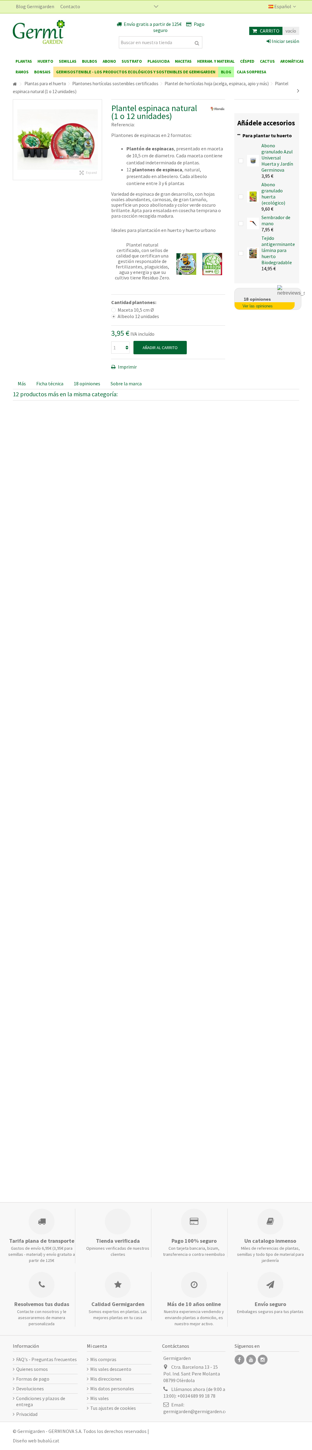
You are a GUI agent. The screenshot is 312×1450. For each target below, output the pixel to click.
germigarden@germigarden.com (197, 1411)
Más (22, 383)
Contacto (70, 6)
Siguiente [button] (98, 139)
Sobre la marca (126, 383)
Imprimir (127, 367)
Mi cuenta (97, 1346)
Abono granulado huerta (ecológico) (273, 193)
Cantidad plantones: (134, 302)
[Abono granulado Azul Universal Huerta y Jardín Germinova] (253, 160)
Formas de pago (32, 1379)
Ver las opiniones (258, 306)
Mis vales (99, 1398)
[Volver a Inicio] (14, 84)
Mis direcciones (106, 1379)
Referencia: (123, 124)
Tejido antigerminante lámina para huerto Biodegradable (278, 250)
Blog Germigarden (35, 6)
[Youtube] (251, 1359)
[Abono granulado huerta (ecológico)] (253, 196)
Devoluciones (30, 1388)
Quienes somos (32, 1369)
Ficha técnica (49, 383)
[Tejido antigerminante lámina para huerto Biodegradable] (253, 253)
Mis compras (103, 1359)
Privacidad (26, 1414)
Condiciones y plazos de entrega (40, 1401)
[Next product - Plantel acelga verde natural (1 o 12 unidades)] (298, 90)
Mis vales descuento (110, 1369)
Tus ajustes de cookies (113, 1408)
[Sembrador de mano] (253, 223)
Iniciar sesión (285, 41)
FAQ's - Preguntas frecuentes (46, 1359)
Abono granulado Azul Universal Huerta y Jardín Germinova (277, 157)
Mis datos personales (112, 1388)
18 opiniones (87, 383)
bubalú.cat (48, 1441)
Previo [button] (16, 139)
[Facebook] (239, 1359)
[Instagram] (263, 1359)
